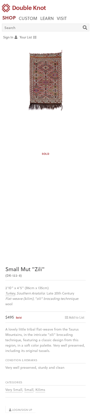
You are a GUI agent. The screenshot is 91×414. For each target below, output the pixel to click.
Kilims (40, 389)
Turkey (10, 293)
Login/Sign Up (21, 410)
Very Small (13, 389)
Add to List (76, 317)
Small (28, 389)
